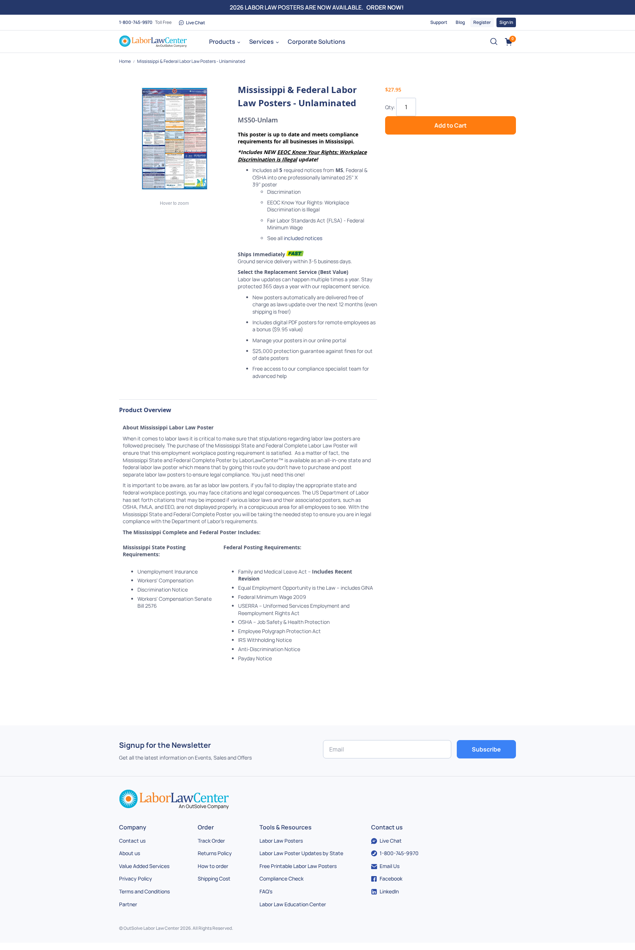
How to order (213, 866)
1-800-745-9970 (136, 22)
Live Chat (195, 22)
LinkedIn (389, 891)
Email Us (389, 866)
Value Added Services (144, 866)
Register (482, 22)
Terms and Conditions (144, 891)
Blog (460, 22)
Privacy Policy (135, 878)
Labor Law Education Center (292, 904)
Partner (128, 904)
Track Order (211, 840)
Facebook (391, 878)
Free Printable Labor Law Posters (298, 866)
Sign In (506, 22)
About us (129, 853)
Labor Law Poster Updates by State (301, 853)
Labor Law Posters (281, 840)
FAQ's (265, 891)
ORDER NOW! (385, 7)
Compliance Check (281, 878)
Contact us (132, 840)
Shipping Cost (214, 878)
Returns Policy (215, 853)
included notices (303, 238)
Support (438, 22)
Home (125, 61)
